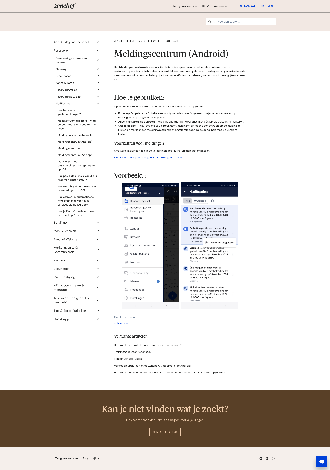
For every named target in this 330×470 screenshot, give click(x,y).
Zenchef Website (65, 239)
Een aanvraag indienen (255, 6)
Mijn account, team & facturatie (69, 287)
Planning (61, 69)
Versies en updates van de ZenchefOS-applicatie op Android (152, 365)
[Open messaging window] (321, 461)
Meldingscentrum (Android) (75, 141)
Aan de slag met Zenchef (71, 42)
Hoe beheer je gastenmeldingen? (69, 112)
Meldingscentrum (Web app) (76, 155)
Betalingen (61, 222)
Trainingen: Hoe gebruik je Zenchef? (72, 300)
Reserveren (154, 40)
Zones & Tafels (65, 83)
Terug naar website (185, 6)
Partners (60, 260)
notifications (121, 323)
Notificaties (173, 40)
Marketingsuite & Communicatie (66, 250)
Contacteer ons (165, 432)
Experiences (63, 76)
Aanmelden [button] (221, 6)
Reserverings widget (68, 96)
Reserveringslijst (66, 90)
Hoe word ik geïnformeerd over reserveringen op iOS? (77, 188)
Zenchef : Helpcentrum (128, 40)
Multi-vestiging (64, 277)
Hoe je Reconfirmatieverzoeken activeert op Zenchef (77, 213)
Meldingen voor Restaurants (75, 135)
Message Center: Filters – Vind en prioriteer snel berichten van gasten (77, 124)
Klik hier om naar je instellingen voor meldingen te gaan (148, 157)
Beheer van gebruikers (128, 359)
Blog (85, 458)
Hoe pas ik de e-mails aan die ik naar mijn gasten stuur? (77, 178)
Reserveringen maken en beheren (71, 60)
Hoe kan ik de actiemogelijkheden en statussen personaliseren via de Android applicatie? (170, 372)
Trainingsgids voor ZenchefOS (132, 352)
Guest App (61, 319)
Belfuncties (61, 269)
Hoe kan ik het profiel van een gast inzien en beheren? (148, 345)
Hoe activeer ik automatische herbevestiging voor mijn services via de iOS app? (76, 200)
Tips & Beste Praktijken (70, 311)
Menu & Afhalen (65, 231)
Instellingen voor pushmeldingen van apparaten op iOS (77, 165)
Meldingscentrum (69, 148)
